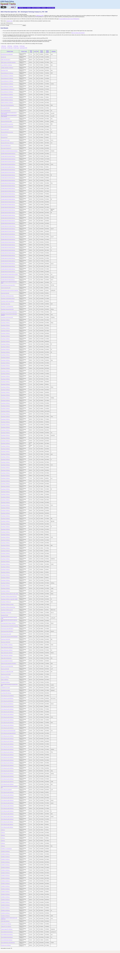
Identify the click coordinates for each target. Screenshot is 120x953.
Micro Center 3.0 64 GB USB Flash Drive (7, 105)
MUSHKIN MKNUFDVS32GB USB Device (8, 228)
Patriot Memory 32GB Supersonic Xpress (7, 295)
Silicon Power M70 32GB (5, 668)
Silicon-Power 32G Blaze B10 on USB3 (7, 671)
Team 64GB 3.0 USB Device (5, 682)
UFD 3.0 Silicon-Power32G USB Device (7, 738)
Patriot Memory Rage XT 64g (5, 303)
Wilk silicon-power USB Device (6, 945)
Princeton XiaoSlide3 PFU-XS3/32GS (7, 660)
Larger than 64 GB (23, 47)
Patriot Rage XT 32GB (4, 615)
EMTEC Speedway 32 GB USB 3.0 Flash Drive (8, 62)
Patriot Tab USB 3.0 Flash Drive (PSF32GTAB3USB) (9, 636)
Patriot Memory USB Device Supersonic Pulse (8, 607)
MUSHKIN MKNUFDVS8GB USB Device (8, 279)
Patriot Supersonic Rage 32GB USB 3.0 (7, 631)
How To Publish (36, 7)
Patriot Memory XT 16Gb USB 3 (6, 612)
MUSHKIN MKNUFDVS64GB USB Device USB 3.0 (9, 274)
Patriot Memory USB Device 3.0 (6, 601)
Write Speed (47, 51)
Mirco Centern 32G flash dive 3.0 (6, 148)
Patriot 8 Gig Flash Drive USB (5, 287)
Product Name (10, 51)
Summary (29, 7)
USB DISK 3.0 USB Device (5, 851)
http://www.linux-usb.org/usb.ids (78, 32)
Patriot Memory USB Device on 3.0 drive (7, 604)
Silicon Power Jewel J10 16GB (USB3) (7, 666)
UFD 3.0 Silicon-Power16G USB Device (7, 706)
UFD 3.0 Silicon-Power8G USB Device (7, 821)
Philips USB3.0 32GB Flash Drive (6, 658)
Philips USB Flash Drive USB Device (6, 647)
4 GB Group (15, 46)
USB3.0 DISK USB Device (5, 921)
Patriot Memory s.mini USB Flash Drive (7, 306)
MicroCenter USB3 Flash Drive (6, 145)
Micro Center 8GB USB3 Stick (5, 110)
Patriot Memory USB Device (5, 322)
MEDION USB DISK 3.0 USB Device (7, 99)
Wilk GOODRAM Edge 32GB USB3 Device (8, 942)
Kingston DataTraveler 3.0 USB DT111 (7, 97)
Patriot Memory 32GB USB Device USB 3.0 (8, 298)
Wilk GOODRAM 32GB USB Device (7, 937)
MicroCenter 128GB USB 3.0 (5, 118)
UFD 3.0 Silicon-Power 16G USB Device (7, 695)
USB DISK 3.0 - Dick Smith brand (6, 848)
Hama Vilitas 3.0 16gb (4, 70)
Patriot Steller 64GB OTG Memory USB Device (8, 623)
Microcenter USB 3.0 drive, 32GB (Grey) (7, 142)
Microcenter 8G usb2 (4, 134)
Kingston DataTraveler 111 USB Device (7, 73)
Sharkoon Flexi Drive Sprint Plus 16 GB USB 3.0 (8, 663)
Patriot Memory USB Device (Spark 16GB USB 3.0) (9, 596)
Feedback (44, 7)
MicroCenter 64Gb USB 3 (5, 129)
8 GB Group (22, 46)
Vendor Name (24, 51)
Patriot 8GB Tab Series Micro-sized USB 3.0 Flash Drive (9, 290)
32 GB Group (10, 47)
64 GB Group (16, 47)
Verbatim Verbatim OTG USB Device (6, 929)
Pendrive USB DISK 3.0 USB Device (6, 644)
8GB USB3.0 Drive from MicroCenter (7, 54)
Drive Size (31, 51)
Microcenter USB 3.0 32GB (5, 140)
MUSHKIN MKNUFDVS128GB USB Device (8, 226)
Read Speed (41, 51)
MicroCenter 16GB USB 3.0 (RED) (6, 121)
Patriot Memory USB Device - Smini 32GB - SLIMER (9, 599)
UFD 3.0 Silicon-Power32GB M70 (6, 789)
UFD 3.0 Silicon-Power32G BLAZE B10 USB (8, 730)
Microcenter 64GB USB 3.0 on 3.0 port (7, 132)
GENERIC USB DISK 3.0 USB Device (7, 67)
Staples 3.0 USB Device (4, 679)
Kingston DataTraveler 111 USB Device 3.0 (7, 89)
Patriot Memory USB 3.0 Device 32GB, (7, 317)
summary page (9, 20)
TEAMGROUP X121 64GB (5, 687)
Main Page (21, 7)
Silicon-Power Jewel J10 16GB (5, 674)
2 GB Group (9, 46)
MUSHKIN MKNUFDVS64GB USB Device (8, 242)
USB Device (3, 829)
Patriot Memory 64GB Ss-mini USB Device (7, 301)
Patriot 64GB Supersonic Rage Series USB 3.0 (8, 285)
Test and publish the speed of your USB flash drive (69, 18)
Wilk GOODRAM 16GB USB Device (7, 931)
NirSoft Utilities (51, 7)
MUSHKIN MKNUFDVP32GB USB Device (8, 169)
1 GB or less (3, 46)
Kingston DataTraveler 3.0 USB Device (7, 91)
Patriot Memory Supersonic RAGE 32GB (7, 309)
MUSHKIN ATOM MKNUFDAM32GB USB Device (9, 150)
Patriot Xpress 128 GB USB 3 (5, 639)
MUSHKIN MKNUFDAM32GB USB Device (8, 153)
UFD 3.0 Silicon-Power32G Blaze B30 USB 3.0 (8, 733)
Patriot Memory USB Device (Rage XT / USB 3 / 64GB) (9, 593)
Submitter (53, 51)
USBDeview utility (39, 15)
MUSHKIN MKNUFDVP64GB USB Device (8, 175)
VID (35, 51)
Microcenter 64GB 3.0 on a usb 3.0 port (7, 124)
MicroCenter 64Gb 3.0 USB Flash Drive (7, 126)
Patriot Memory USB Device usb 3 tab (7, 609)
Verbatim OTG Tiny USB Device (6, 923)
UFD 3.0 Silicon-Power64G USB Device (7, 792)
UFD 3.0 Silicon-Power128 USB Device (7, 698)
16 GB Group (3, 47)
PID (37, 51)
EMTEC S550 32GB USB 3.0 (5, 59)
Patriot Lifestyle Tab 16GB (5, 293)
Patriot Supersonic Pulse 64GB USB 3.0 (7, 628)
